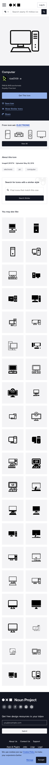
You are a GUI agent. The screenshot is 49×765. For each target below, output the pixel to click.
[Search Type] (6, 11)
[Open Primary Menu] (4, 5)
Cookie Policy (29, 752)
